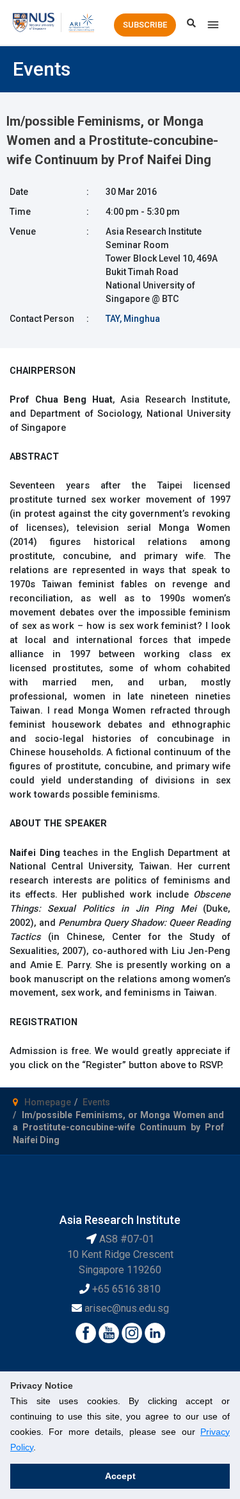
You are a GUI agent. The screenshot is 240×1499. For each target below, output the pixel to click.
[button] (145, 25)
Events (96, 1102)
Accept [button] (120, 1476)
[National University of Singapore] (33, 22)
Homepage (47, 1102)
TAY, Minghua (133, 319)
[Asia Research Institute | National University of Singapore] (81, 22)
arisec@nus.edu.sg (126, 1308)
